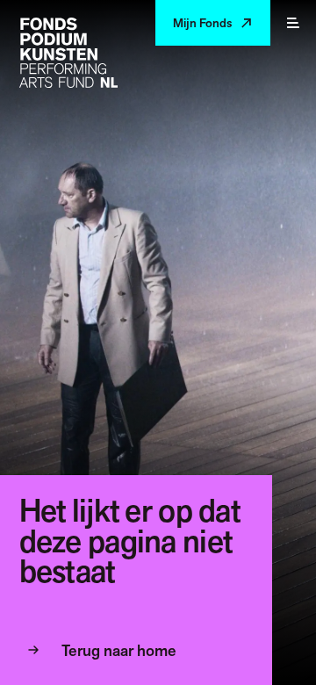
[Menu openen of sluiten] (293, 23)
